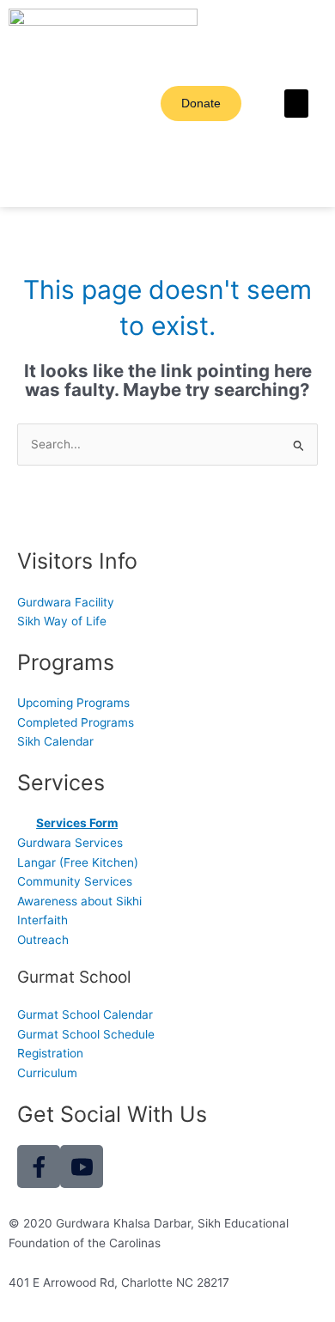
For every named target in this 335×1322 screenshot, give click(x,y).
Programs (65, 662)
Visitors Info (77, 561)
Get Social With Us (112, 1114)
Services (61, 782)
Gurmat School (74, 977)
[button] (296, 103)
